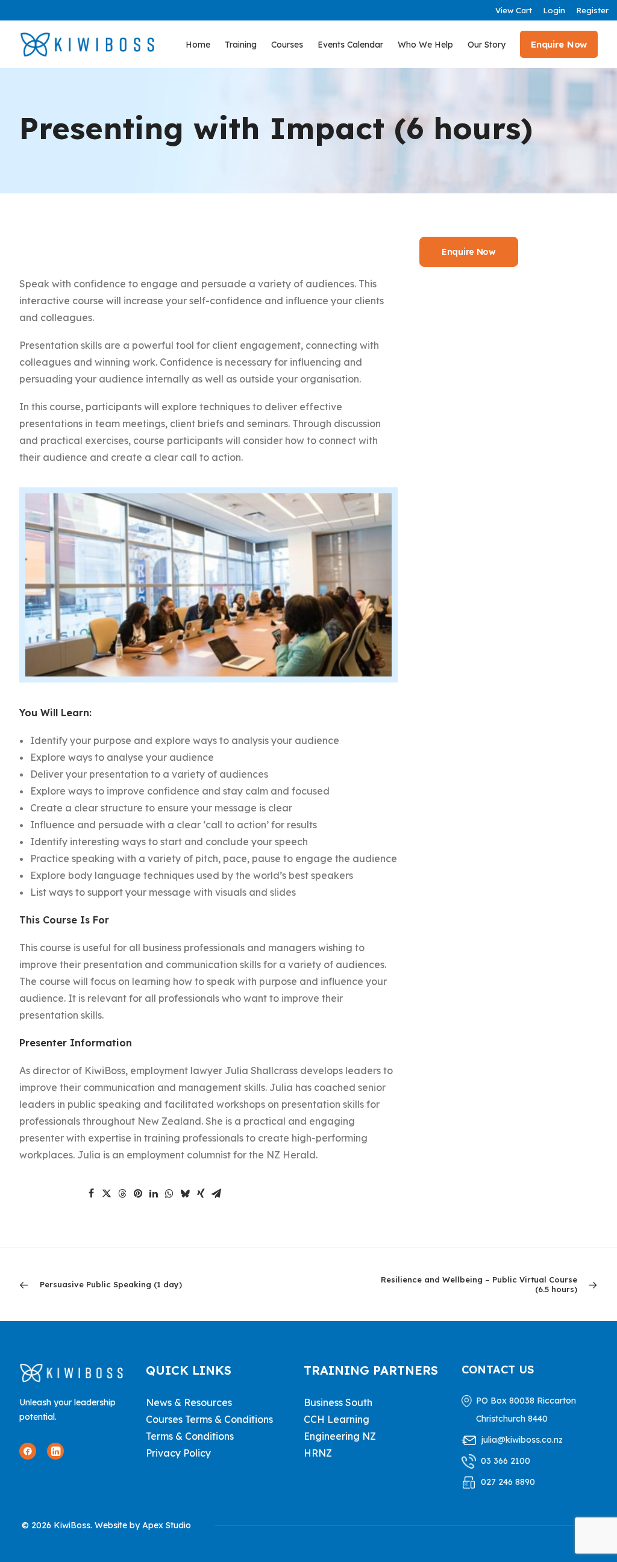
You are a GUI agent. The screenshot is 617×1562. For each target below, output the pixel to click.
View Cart (513, 10)
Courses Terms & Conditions (209, 1419)
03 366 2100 (505, 1460)
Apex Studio (166, 1525)
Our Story (487, 44)
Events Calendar (350, 44)
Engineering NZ (340, 1436)
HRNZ (318, 1453)
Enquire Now (469, 251)
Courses (287, 44)
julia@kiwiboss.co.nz (522, 1439)
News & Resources (189, 1402)
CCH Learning (336, 1419)
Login (554, 10)
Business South (338, 1402)
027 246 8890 (508, 1481)
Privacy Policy (178, 1453)
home (198, 44)
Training (241, 44)
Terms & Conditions (190, 1436)
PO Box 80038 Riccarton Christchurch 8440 (526, 1409)
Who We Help (425, 44)
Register (592, 10)
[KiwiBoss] (87, 44)
